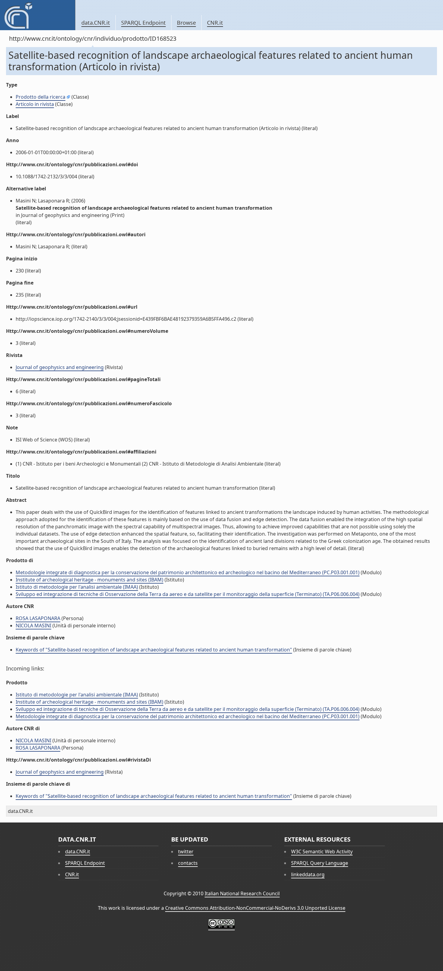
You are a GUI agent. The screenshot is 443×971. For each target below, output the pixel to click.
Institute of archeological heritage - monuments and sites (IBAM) (89, 579)
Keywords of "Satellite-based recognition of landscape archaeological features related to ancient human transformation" (154, 649)
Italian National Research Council (242, 893)
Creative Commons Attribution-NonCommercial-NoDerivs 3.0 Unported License (255, 908)
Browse (186, 22)
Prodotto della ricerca (40, 97)
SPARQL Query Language (319, 863)
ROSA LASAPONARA (38, 618)
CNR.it (215, 22)
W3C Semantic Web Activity (322, 851)
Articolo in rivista (35, 104)
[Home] (37, 15)
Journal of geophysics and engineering (60, 367)
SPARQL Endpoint (143, 22)
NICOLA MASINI (33, 625)
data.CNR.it (95, 22)
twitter (185, 851)
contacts (188, 863)
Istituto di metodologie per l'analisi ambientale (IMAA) (77, 587)
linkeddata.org (308, 874)
